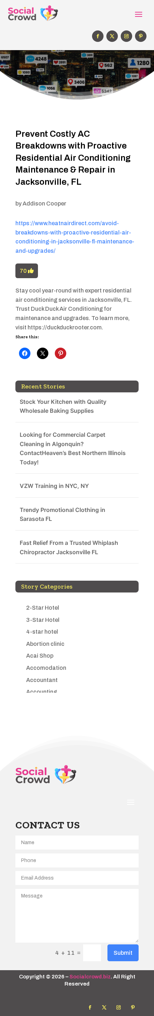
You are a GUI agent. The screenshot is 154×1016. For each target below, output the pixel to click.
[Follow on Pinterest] (140, 36)
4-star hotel (42, 632)
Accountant (42, 680)
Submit (123, 953)
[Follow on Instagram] (126, 36)
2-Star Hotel (42, 608)
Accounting (41, 692)
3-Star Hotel (42, 620)
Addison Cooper (44, 203)
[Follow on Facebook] (98, 36)
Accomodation (46, 668)
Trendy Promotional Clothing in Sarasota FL (62, 514)
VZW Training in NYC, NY (54, 485)
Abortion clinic (45, 644)
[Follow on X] (112, 36)
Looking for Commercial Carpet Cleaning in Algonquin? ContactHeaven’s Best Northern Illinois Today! (73, 448)
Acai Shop (39, 656)
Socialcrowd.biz (90, 976)
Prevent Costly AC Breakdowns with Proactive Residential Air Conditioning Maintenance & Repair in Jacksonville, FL (73, 158)
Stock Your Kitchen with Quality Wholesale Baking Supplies (63, 406)
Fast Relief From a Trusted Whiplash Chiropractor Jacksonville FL (69, 547)
